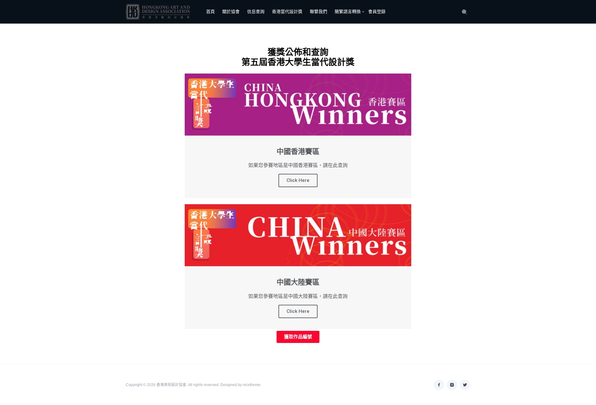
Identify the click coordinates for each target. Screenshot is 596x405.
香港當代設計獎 (287, 11)
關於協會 (231, 11)
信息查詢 (255, 11)
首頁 (210, 11)
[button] (298, 337)
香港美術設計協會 (171, 385)
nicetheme (251, 385)
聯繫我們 (318, 11)
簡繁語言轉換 (348, 11)
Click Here (298, 180)
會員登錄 (377, 11)
